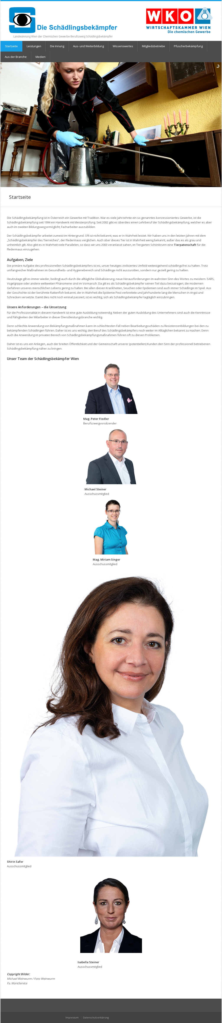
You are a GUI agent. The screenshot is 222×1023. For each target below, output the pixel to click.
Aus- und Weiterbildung (88, 46)
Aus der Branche (16, 57)
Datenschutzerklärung (96, 1017)
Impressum (72, 1017)
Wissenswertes (123, 46)
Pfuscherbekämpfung (188, 46)
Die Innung (57, 46)
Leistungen (34, 46)
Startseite (11, 46)
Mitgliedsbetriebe (153, 46)
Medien (41, 57)
